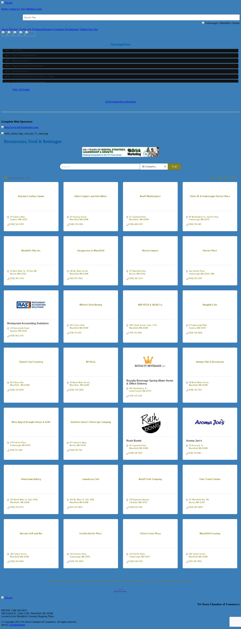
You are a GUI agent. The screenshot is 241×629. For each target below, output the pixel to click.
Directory (14, 29)
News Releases (71, 581)
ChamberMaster (17, 624)
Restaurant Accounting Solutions (28, 323)
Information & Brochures (166, 581)
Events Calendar (85, 581)
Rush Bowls (133, 440)
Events (22, 29)
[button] (5, 178)
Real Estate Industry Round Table (27, 64)
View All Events (21, 89)
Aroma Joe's (194, 440)
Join (23, 9)
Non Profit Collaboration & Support (29, 79)
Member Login (34, 9)
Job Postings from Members (120, 102)
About (4, 29)
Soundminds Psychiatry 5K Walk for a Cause (33, 74)
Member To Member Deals (112, 581)
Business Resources (42, 29)
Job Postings (140, 581)
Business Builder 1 (20, 69)
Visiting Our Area (89, 29)
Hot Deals (97, 581)
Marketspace (129, 581)
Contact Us (14, 9)
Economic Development (66, 29)
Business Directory (57, 581)
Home (4, 9)
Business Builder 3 (20, 58)
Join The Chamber (184, 581)
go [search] (176, 166)
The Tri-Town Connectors (24, 53)
